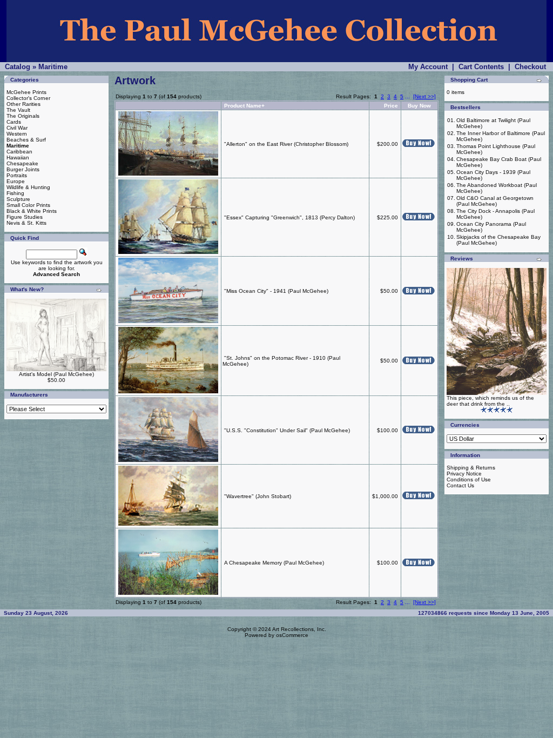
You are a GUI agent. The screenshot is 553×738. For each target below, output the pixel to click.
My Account (428, 67)
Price (391, 106)
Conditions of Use (469, 479)
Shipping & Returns (471, 468)
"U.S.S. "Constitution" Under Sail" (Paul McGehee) (287, 430)
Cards (13, 122)
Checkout (530, 67)
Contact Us (460, 485)
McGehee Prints (26, 92)
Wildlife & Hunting (28, 187)
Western (16, 134)
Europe (15, 181)
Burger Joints (22, 169)
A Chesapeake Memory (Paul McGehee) (274, 563)
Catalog (17, 67)
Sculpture (18, 199)
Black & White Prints (31, 211)
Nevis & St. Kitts (26, 223)
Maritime (53, 67)
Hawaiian (17, 157)
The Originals (22, 116)
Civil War (17, 128)
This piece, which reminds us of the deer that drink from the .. (490, 401)
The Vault (18, 110)
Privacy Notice (464, 474)
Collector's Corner (28, 98)
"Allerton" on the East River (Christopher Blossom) (286, 144)
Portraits (16, 175)
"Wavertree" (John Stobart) (257, 496)
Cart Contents (481, 67)
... (407, 96)
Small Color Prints (28, 205)
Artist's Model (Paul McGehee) (56, 374)
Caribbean (19, 152)
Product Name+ (244, 106)
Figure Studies (24, 217)
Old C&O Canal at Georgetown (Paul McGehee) (495, 201)
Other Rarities (23, 104)
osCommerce (292, 635)
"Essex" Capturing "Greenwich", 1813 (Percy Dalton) (289, 217)
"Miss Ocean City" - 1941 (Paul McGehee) (276, 291)
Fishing (15, 193)
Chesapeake (22, 163)
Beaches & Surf (26, 140)
